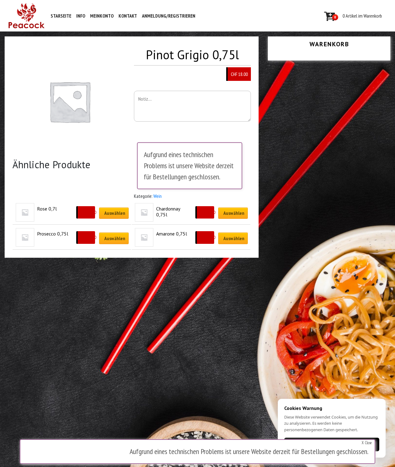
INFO (80, 16)
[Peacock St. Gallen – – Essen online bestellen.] (26, 15)
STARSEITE (61, 16)
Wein (157, 196)
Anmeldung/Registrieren (168, 16)
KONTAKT (127, 16)
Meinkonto (102, 16)
